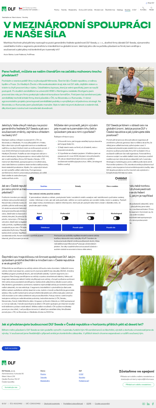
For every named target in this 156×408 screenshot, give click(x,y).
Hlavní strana (16, 17)
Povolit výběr (78, 228)
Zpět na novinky (11, 348)
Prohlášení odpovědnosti (73, 404)
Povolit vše (110, 228)
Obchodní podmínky (52, 404)
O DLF (81, 374)
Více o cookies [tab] (112, 186)
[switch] (65, 218)
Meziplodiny (45, 381)
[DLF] (9, 9)
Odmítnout (45, 228)
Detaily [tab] (78, 186)
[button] (56, 10)
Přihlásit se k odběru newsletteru (138, 385)
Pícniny (43, 374)
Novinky (25, 17)
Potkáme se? (84, 381)
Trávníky (43, 378)
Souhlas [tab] (43, 186)
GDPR (88, 404)
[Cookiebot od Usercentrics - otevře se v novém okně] (117, 178)
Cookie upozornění (102, 404)
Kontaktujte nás (11, 387)
